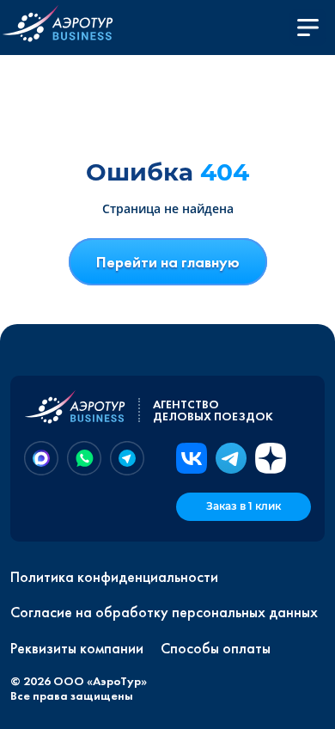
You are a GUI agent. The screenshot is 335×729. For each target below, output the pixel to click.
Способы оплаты (216, 648)
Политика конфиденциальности (114, 576)
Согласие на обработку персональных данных (164, 612)
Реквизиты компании (76, 648)
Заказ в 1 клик (243, 505)
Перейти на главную (168, 262)
